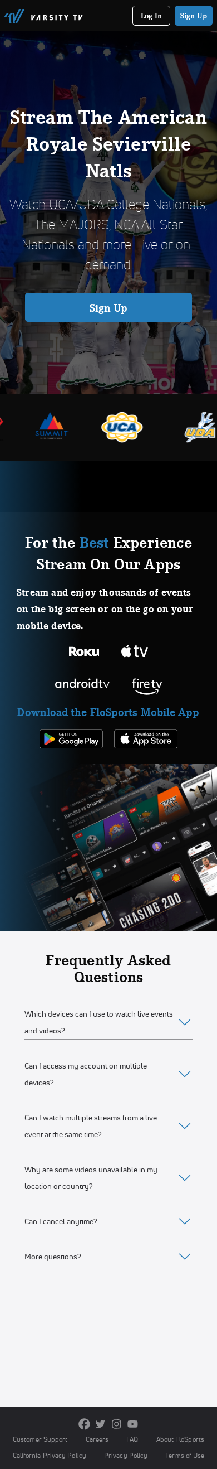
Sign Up (194, 16)
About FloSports (180, 1439)
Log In (151, 16)
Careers (97, 1439)
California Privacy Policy (49, 1455)
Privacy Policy (125, 1455)
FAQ (132, 1439)
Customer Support (40, 1439)
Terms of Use (184, 1455)
